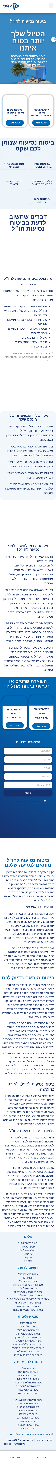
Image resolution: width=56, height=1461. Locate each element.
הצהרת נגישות (45, 1440)
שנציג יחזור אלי (14, 1458)
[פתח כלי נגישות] (53, 39)
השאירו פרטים (14, 123)
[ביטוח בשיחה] (41, 1453)
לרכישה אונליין (41, 123)
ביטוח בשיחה (42, 1458)
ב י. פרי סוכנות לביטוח (34, 1194)
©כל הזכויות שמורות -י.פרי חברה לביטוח (31, 1434)
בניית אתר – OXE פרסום (20, 1440)
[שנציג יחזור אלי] (14, 1453)
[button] (51, 5)
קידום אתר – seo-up (14, 1444)
